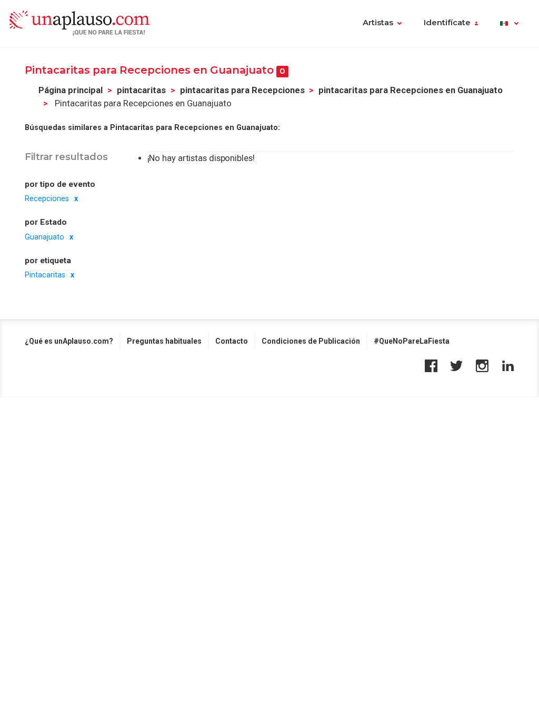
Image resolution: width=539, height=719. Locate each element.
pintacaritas (141, 90)
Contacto (231, 341)
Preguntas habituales (164, 341)
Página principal (70, 90)
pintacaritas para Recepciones (242, 90)
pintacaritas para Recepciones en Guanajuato (410, 90)
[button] (509, 24)
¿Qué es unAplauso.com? (69, 341)
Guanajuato (44, 237)
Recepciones (47, 198)
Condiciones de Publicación (311, 341)
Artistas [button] (378, 22)
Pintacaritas (45, 275)
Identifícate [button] (447, 22)
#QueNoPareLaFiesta (412, 341)
